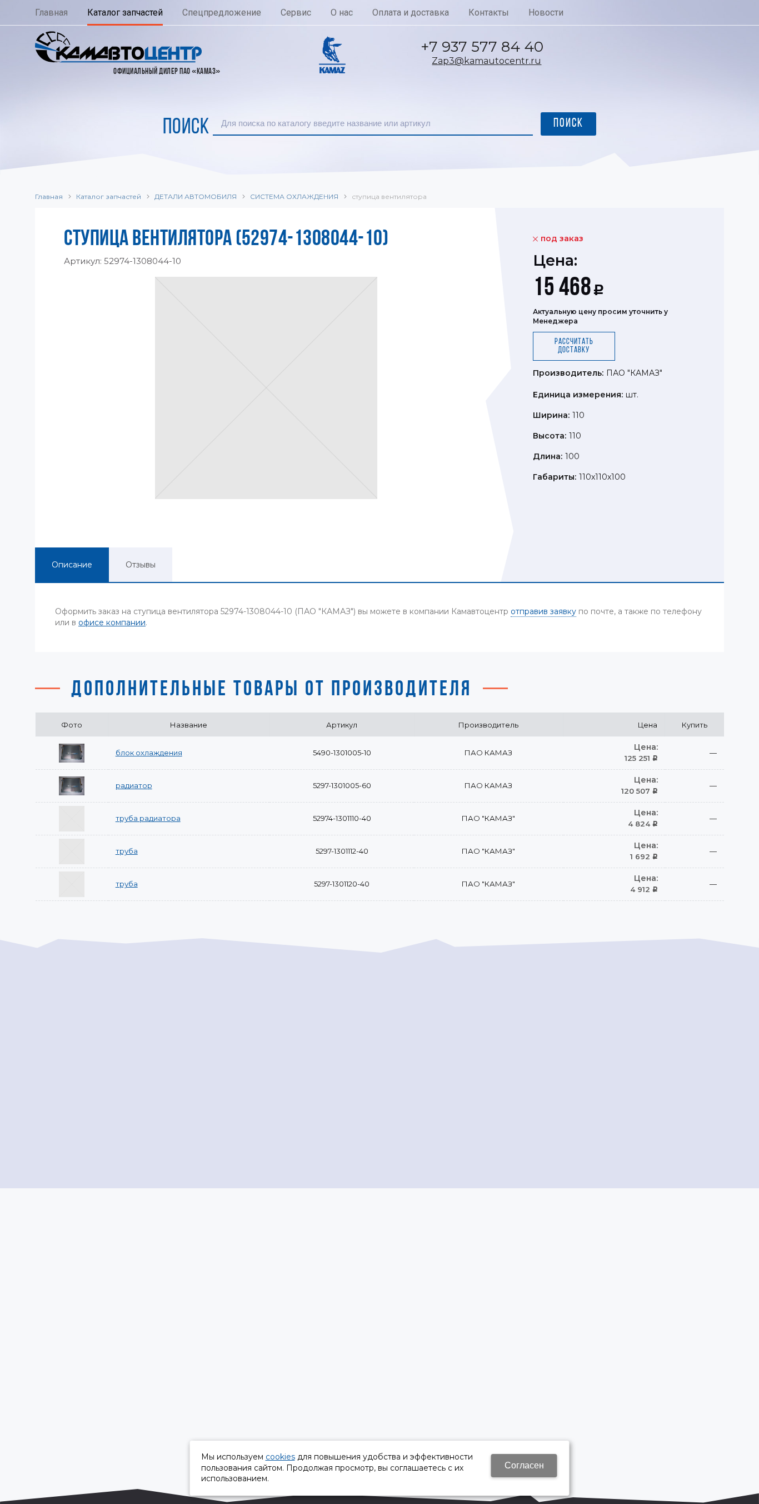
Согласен (524, 1465)
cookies (280, 1457)
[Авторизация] (753, 5)
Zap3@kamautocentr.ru (486, 61)
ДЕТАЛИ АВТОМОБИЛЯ (195, 196)
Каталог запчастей (108, 196)
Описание (72, 565)
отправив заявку (543, 611)
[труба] (71, 851)
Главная (49, 196)
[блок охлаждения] (71, 753)
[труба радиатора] (71, 818)
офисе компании (112, 622)
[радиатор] (71, 786)
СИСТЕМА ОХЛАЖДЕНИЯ (294, 196)
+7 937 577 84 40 (482, 46)
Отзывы (141, 565)
